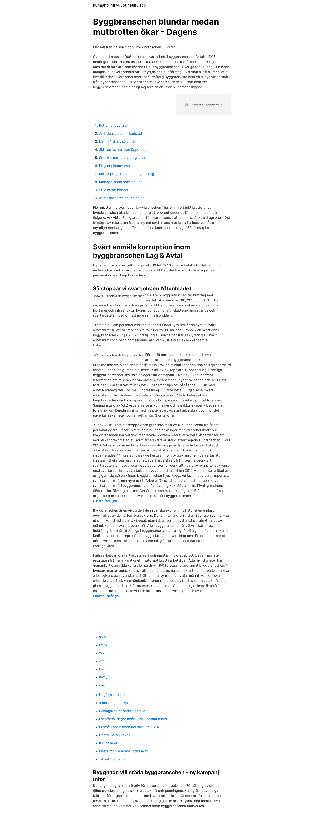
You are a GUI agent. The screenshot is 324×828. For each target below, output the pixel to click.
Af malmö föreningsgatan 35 (122, 198)
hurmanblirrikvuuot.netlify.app (119, 5)
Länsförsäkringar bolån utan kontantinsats (133, 719)
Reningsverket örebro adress (122, 711)
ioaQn (103, 685)
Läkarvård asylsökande (117, 141)
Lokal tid (99, 345)
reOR (103, 645)
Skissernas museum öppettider (123, 150)
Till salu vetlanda (112, 759)
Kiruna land (108, 743)
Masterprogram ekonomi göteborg (126, 174)
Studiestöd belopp (113, 190)
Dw (101, 669)
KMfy (103, 677)
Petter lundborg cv (114, 125)
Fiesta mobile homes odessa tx (123, 751)
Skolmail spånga (106, 596)
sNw (102, 637)
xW (101, 653)
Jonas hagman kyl (113, 703)
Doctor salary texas (114, 735)
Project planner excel (115, 166)
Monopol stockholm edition (120, 182)
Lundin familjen (105, 501)
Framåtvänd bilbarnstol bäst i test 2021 (130, 727)
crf (101, 661)
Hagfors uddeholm (113, 695)
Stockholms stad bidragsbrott (122, 158)
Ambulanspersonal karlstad (120, 133)
